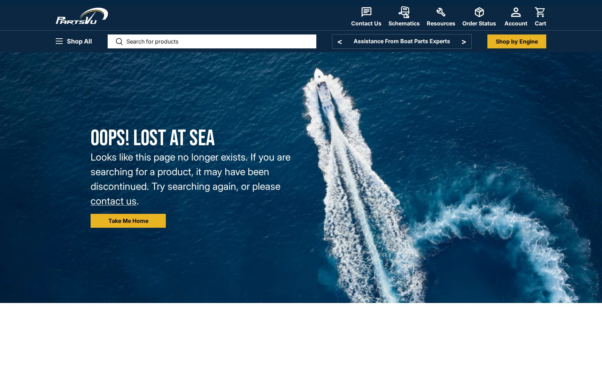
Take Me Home (128, 220)
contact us (114, 201)
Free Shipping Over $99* (402, 41)
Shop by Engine (517, 41)
